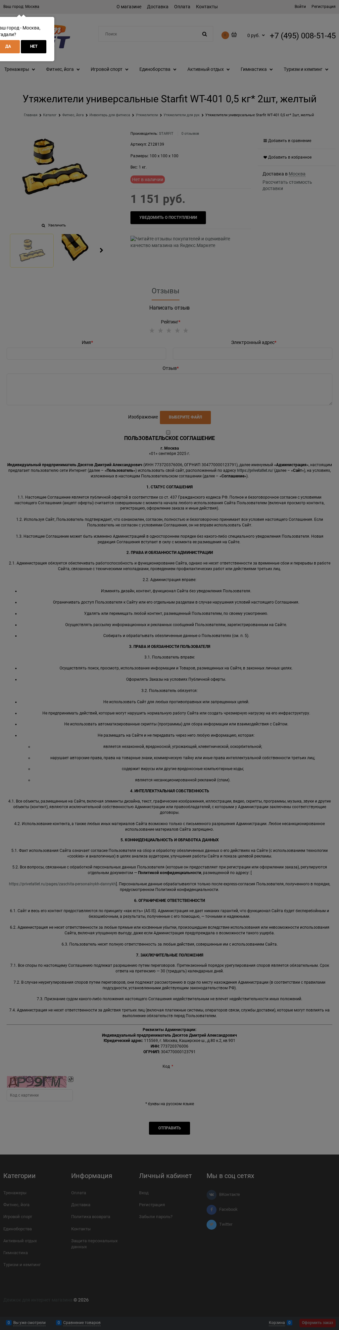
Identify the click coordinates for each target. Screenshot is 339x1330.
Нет (33, 46)
